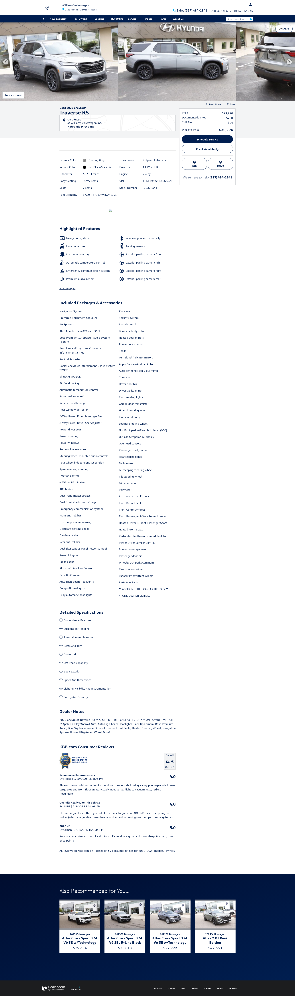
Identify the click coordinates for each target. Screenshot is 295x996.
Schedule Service (207, 139)
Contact (172, 988)
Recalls (220, 988)
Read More (66, 793)
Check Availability (207, 149)
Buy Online (117, 18)
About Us (178, 18)
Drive (220, 165)
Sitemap (207, 988)
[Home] (52, 7)
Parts (163, 18)
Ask (194, 165)
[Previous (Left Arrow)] (5, 61)
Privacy (170, 850)
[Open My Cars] (249, 4)
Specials (99, 18)
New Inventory (58, 18)
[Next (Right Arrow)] (289, 61)
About (183, 988)
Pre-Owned (80, 18)
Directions (158, 988)
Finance (148, 18)
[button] (117, 620)
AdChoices (76, 989)
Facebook (233, 988)
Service (132, 18)
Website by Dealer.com (53, 988)
